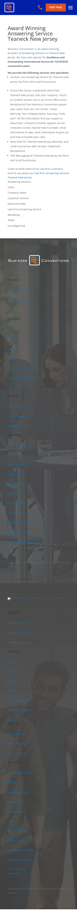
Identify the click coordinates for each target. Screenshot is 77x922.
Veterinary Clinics (18, 464)
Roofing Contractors (19, 532)
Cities (11, 187)
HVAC (11, 493)
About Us (13, 338)
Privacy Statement (18, 367)
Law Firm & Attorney (20, 445)
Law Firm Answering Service (24, 209)
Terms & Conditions (19, 377)
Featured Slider (17, 203)
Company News (17, 192)
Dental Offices (16, 484)
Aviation (12, 455)
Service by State (17, 426)
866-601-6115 (19, 290)
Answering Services (19, 181)
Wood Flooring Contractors (24, 542)
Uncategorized (16, 225)
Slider (11, 220)
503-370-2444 (20, 300)
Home (11, 329)
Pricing (12, 358)
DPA (10, 387)
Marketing (14, 214)
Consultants (15, 474)
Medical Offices (17, 503)
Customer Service (18, 198)
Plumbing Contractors (21, 522)
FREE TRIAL (55, 7)
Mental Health (16, 513)
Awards (12, 348)
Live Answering (17, 406)
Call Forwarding (17, 416)
